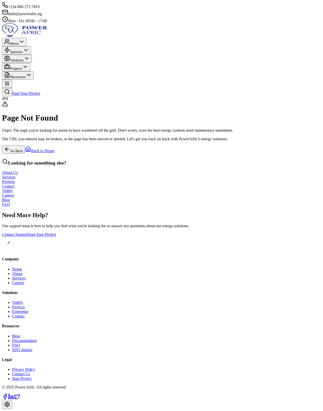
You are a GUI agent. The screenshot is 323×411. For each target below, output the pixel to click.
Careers (18, 283)
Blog (16, 336)
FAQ (16, 345)
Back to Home (42, 151)
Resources (18, 77)
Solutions (17, 60)
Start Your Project (26, 93)
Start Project (22, 378)
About (14, 43)
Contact (18, 316)
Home (17, 269)
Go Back (16, 151)
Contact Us (21, 374)
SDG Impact (22, 350)
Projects (16, 69)
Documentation (24, 340)
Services (16, 52)
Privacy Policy (23, 369)
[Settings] (7, 405)
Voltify (17, 302)
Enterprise (20, 311)
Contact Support (15, 234)
